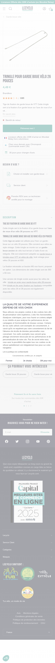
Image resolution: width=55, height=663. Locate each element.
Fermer (9, 360)
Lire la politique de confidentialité (15, 352)
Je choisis (27, 360)
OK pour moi (45, 360)
